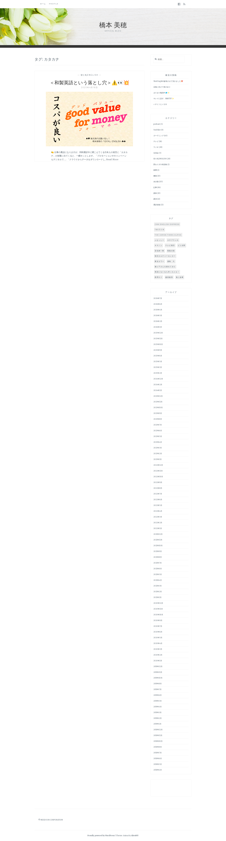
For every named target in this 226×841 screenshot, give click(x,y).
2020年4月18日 (89, 87)
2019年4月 (157, 707)
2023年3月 (157, 448)
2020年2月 (157, 655)
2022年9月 (157, 482)
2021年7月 (157, 563)
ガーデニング (158, 136)
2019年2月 (157, 718)
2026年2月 (157, 321)
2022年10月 (158, 476)
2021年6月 (157, 569)
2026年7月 (157, 298)
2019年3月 (157, 712)
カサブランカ (173, 240)
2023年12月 (158, 396)
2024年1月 (157, 390)
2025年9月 (157, 350)
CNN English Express (167, 224)
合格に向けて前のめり (161, 87)
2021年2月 (157, 591)
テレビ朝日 (170, 245)
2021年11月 (157, 540)
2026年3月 (157, 315)
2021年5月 (157, 574)
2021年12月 (158, 534)
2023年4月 (157, 442)
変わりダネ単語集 (160, 164)
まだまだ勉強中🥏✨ (161, 93)
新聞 (155, 170)
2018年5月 (157, 764)
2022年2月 (157, 523)
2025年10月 (158, 344)
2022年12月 (158, 465)
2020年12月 (158, 603)
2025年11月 (158, 338)
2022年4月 (157, 511)
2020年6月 (157, 632)
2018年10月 (158, 741)
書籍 (155, 176)
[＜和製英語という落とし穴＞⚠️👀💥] (89, 145)
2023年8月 (157, 419)
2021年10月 (158, 545)
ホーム (43, 4)
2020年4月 (157, 643)
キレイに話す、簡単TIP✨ (163, 98)
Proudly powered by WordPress (101, 835)
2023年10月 (158, 407)
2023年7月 (157, 425)
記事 (155, 187)
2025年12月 (158, 333)
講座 (155, 193)
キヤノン (158, 245)
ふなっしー (159, 240)
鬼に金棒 (179, 277)
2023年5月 (157, 436)
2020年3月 (157, 649)
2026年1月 (157, 327)
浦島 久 (171, 261)
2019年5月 (157, 701)
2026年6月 (157, 304)
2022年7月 (157, 494)
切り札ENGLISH (89, 75)
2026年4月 (157, 310)
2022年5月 (157, 505)
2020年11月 (158, 609)
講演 (155, 199)
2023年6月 (157, 430)
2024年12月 (158, 379)
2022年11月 (158, 471)
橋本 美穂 (113, 24)
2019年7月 (157, 689)
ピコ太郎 (181, 245)
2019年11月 (157, 672)
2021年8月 (157, 557)
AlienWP (134, 835)
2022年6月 (157, 499)
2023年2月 (157, 453)
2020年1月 (157, 661)
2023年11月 (157, 402)
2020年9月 (157, 620)
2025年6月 (157, 356)
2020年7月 (157, 626)
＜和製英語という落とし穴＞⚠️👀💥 (89, 82)
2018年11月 (157, 735)
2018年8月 (157, 747)
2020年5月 (157, 637)
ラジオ (156, 147)
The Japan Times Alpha (168, 235)
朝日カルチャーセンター (165, 256)
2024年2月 (157, 384)
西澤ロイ (158, 277)
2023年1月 (157, 459)
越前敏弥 (169, 277)
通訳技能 (156, 205)
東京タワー (159, 261)
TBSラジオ (159, 229)
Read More (112, 159)
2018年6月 (157, 758)
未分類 (156, 182)
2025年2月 (157, 373)
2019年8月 (157, 684)
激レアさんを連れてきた (165, 267)
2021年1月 (157, 597)
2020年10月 (158, 615)
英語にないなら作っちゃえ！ (167, 272)
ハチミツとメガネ (160, 104)
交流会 (156, 153)
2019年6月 (157, 695)
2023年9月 (157, 413)
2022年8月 (157, 488)
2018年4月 (157, 770)
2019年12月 (157, 666)
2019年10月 (157, 678)
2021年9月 (157, 551)
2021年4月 (157, 580)
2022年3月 (157, 517)
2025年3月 (157, 367)
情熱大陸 (171, 251)
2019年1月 (157, 724)
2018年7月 (157, 753)
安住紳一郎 (159, 251)
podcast (156, 124)
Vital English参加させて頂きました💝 (168, 81)
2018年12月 (158, 730)
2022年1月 (157, 528)
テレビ (156, 141)
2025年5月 (157, 361)
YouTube (157, 130)
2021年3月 (157, 586)
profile (53, 4)
